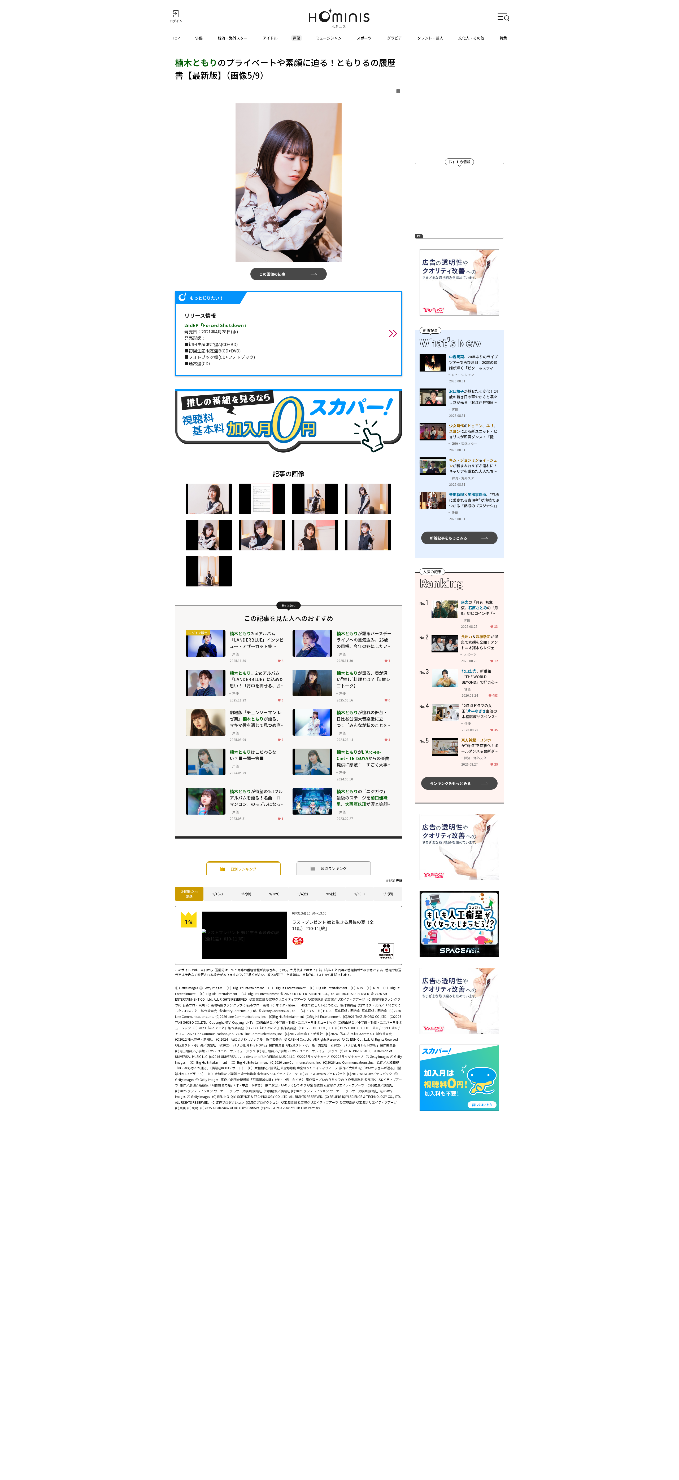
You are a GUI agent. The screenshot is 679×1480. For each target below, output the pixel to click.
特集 (503, 38)
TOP (176, 38)
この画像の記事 (272, 274)
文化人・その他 (471, 38)
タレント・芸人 (430, 38)
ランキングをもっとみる (450, 783)
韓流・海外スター (232, 38)
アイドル (270, 38)
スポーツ (364, 38)
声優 (296, 38)
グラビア (394, 38)
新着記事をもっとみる (448, 538)
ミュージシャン (329, 38)
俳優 (199, 38)
